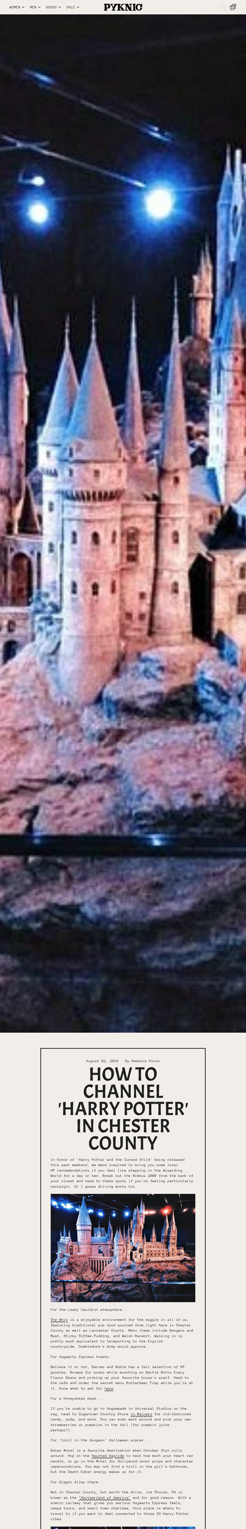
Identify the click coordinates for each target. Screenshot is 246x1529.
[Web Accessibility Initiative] (2, 1523)
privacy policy (142, 802)
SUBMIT (141, 786)
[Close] (213, 723)
